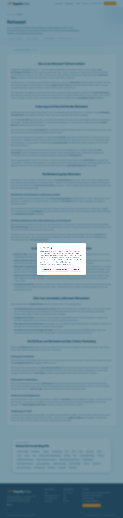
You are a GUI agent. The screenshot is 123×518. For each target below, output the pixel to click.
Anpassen (76, 269)
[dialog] (61, 259)
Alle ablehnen (46, 269)
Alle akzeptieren (61, 269)
